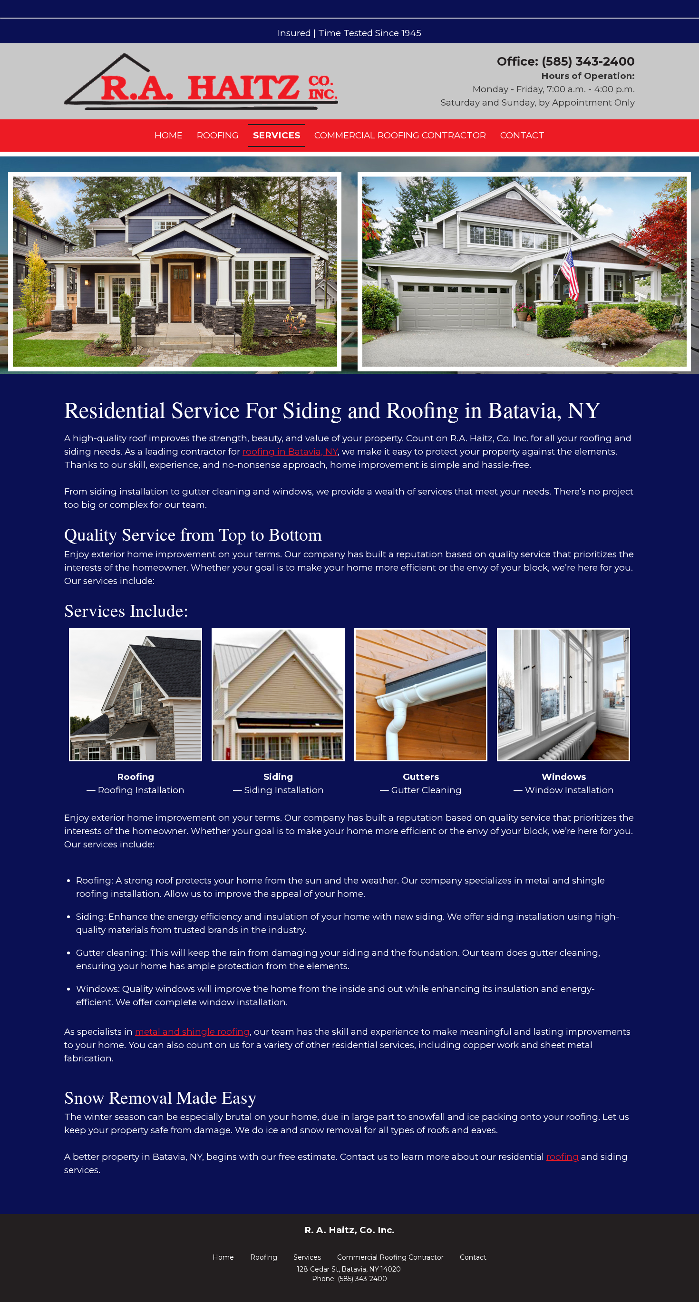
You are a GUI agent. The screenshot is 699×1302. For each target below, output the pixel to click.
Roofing (263, 1257)
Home (223, 1257)
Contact (473, 1257)
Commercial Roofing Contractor (390, 1257)
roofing (562, 1156)
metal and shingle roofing (192, 1031)
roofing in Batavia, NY (290, 451)
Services (307, 1257)
